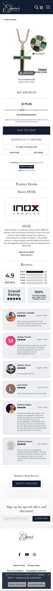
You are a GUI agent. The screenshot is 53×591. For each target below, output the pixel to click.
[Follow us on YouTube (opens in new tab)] (27, 554)
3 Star (22, 277)
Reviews (26, 264)
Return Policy (19, 566)
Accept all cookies (36, 584)
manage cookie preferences (28, 577)
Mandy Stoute (24, 337)
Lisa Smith (22, 385)
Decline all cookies (17, 584)
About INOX (26, 191)
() (46, 272)
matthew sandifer (26, 313)
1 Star (22, 283)
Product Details (26, 184)
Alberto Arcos (24, 365)
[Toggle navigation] (48, 7)
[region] (26, 52)
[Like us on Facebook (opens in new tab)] (19, 554)
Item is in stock (26, 167)
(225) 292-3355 (27, 82)
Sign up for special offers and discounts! (26, 509)
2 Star (22, 280)
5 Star (22, 272)
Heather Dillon (24, 405)
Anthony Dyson (24, 442)
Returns (38, 153)
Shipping (15, 153)
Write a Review (26, 484)
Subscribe (41, 518)
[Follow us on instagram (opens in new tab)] (34, 554)
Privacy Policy (34, 566)
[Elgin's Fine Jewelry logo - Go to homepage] (17, 7)
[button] (36, 7)
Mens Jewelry (10, 20)
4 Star (22, 275)
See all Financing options (26, 115)
